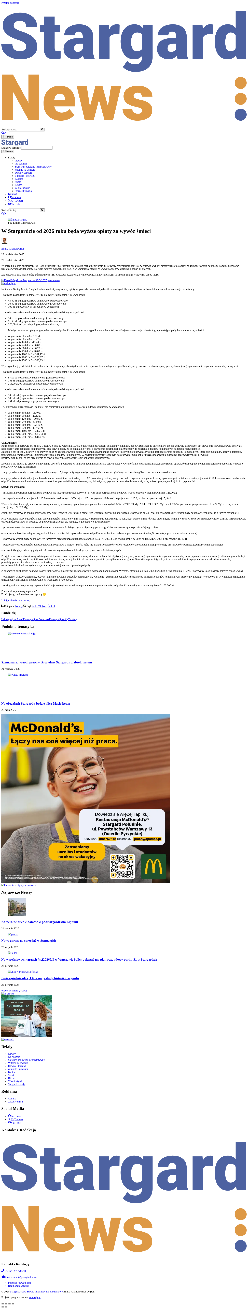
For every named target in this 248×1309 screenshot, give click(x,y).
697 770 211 (15, 1271)
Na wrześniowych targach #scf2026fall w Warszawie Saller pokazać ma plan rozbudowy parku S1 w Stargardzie (79, 959)
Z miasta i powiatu (25, 175)
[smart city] (7, 993)
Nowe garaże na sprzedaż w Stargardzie (28, 940)
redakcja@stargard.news (20, 1277)
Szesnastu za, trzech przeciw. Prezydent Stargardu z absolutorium (46, 662)
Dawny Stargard (23, 172)
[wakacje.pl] (8, 283)
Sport (18, 181)
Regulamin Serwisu (18, 1285)
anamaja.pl (34, 1297)
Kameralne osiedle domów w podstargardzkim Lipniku (39, 922)
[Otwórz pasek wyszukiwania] (4, 133)
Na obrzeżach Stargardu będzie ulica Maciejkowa (35, 703)
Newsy (18, 160)
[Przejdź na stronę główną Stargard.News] (124, 126)
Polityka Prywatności (19, 1282)
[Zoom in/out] (12, 1303)
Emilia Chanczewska (12, 248)
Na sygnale (21, 163)
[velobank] (7, 1039)
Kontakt (12, 194)
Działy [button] (11, 157)
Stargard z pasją (23, 190)
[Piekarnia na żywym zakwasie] (18, 885)
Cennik (12, 1098)
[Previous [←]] (2, 1306)
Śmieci (51, 606)
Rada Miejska (39, 606)
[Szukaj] (42, 129)
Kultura (19, 178)
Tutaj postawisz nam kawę (15, 600)
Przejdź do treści (10, 2)
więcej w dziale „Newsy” (15, 990)
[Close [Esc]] (2, 1303)
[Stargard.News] (14, 144)
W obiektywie (22, 187)
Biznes (18, 184)
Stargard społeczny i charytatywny (33, 166)
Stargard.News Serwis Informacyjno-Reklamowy (36, 1291)
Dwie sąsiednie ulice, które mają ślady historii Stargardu (40, 978)
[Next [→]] (6, 1306)
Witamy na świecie (25, 169)
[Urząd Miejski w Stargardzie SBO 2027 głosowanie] (30, 280)
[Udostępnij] (6, 1303)
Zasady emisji (15, 1101)
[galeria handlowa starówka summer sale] (26, 1036)
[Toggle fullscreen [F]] (9, 1303)
